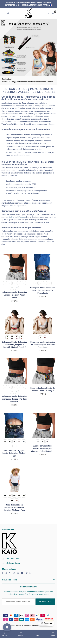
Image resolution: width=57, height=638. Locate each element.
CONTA (20, 635)
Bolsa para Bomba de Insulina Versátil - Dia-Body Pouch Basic (14, 295)
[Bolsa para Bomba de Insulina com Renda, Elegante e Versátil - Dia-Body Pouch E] (14, 321)
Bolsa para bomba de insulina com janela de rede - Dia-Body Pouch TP (14, 399)
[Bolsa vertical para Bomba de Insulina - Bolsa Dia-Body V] (43, 371)
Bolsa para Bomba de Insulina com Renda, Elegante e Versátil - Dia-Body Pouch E (14, 344)
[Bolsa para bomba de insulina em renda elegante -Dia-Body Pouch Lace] (43, 321)
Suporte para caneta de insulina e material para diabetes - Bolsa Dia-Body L (42, 448)
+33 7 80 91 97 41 (13, 559)
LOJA (37, 635)
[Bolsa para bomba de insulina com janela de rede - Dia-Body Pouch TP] (14, 371)
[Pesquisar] (8, 13)
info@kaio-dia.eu (13, 563)
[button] (53, 13)
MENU (53, 635)
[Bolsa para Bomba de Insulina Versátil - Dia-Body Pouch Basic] (14, 267)
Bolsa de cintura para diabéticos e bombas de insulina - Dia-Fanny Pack (14, 507)
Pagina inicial (7, 79)
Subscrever (45, 602)
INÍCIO (4, 635)
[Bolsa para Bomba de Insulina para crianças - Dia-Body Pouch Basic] (43, 267)
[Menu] (2, 13)
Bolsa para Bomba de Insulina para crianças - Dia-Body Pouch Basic (42, 290)
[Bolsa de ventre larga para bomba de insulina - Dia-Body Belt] (14, 425)
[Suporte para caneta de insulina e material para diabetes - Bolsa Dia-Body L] (43, 425)
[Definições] (47, 13)
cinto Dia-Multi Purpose (16, 217)
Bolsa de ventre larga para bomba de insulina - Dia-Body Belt (14, 453)
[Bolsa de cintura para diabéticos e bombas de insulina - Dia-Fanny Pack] (14, 479)
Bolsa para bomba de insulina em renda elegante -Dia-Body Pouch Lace (42, 344)
